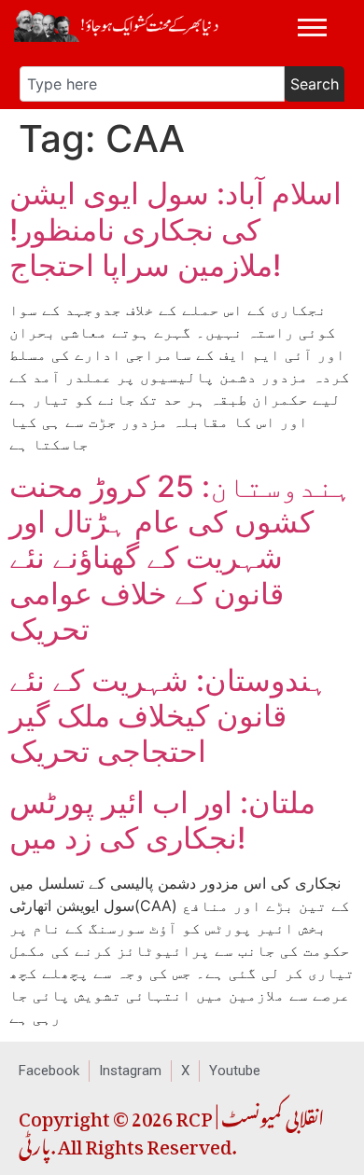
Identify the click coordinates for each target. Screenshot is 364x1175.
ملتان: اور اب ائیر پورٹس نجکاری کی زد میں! (162, 820)
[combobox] (152, 84)
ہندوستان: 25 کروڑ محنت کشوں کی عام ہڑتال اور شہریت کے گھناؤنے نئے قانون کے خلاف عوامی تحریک (180, 558)
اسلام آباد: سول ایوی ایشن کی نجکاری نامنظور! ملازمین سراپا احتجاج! (175, 229)
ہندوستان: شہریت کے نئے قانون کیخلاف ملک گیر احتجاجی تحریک (168, 716)
